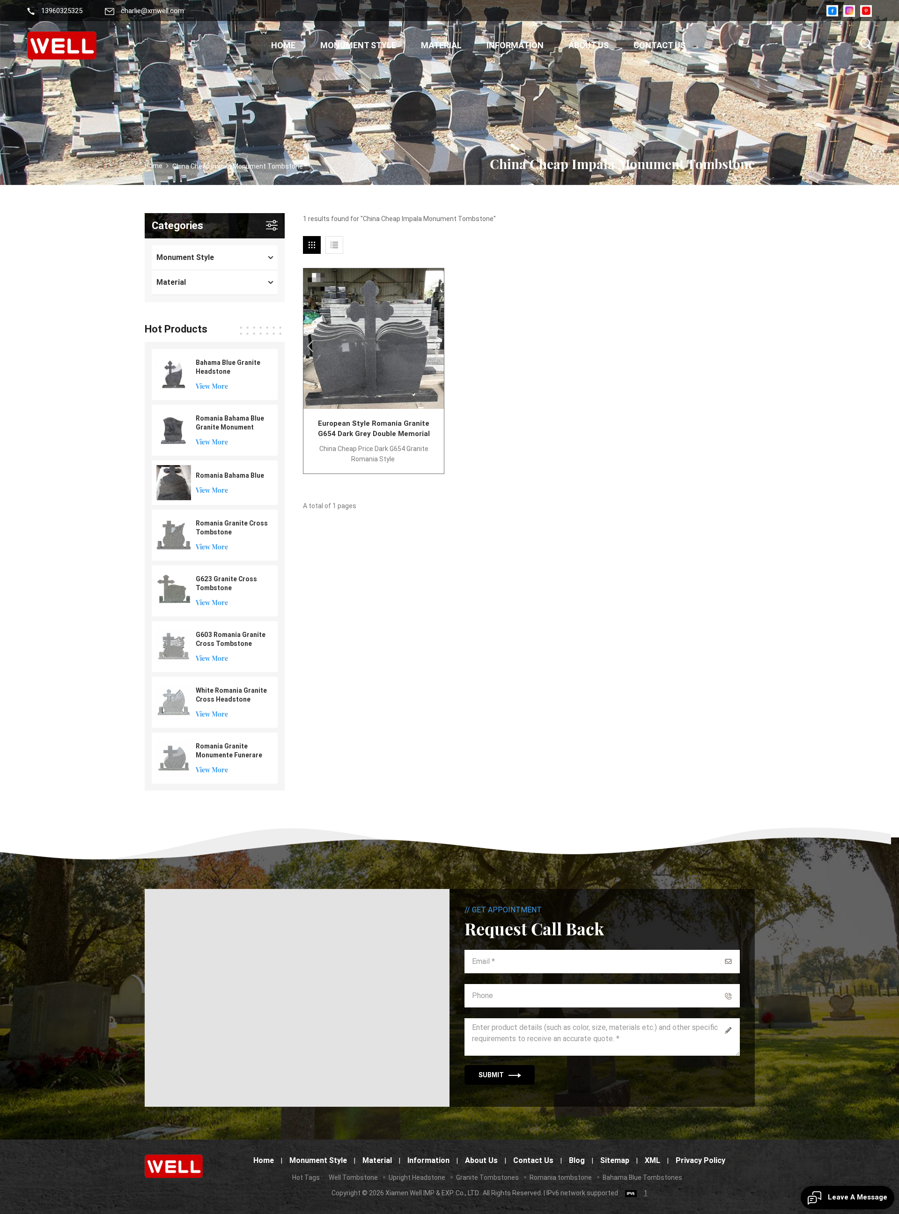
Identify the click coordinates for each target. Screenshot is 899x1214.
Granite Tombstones (487, 1177)
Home (283, 45)
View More (212, 386)
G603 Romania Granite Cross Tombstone (230, 639)
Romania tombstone (561, 1177)
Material (441, 45)
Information (515, 45)
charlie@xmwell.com (152, 11)
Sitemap (614, 1160)
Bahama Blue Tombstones (642, 1177)
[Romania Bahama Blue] (174, 482)
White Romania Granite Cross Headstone (231, 695)
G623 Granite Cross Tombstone (226, 583)
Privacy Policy (700, 1160)
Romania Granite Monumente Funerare (229, 750)
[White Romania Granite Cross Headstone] (174, 701)
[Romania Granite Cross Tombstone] (174, 534)
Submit (491, 1075)
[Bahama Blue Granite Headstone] (174, 374)
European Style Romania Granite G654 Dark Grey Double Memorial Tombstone (374, 429)
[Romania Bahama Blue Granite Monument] (174, 429)
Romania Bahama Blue (230, 475)
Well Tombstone (353, 1177)
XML (652, 1160)
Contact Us (659, 45)
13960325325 (61, 11)
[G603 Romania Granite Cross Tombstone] (174, 646)
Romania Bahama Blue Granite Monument (230, 423)
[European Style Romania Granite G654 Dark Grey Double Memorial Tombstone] (373, 338)
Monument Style (358, 45)
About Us (588, 45)
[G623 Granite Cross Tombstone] (174, 590)
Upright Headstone (417, 1177)
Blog (577, 1160)
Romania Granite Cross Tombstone (232, 527)
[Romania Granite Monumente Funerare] (174, 757)
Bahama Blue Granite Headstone (228, 367)
